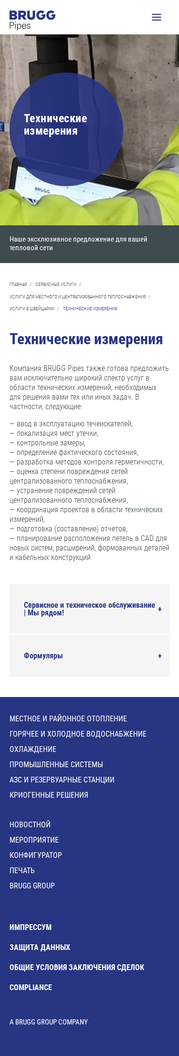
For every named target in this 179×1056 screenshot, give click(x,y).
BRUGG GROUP (32, 885)
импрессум (31, 927)
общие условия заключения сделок (77, 967)
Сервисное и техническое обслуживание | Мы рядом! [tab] (89, 609)
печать (22, 870)
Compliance (31, 987)
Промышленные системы (56, 764)
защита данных (40, 947)
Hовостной (30, 824)
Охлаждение (33, 749)
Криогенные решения (49, 795)
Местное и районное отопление (68, 718)
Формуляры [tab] (43, 655)
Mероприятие (34, 840)
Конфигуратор (36, 855)
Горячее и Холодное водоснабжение (78, 734)
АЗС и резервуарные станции (62, 779)
